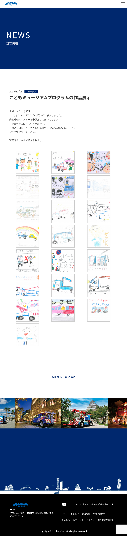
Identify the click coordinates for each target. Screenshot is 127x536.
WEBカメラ (78, 520)
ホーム (64, 513)
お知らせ (90, 520)
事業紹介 (74, 513)
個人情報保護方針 (106, 520)
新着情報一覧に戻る (64, 377)
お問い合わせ (99, 513)
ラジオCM (65, 520)
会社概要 (86, 513)
